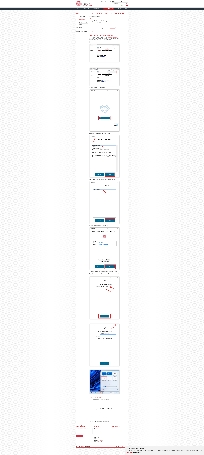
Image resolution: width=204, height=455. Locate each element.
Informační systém (108, 1)
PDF (91, 421)
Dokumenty (78, 32)
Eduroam (122, 1)
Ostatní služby (118, 8)
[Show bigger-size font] (125, 5)
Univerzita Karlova (102, 1)
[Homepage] (76, 10)
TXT (93, 421)
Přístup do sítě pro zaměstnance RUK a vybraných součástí (82, 29)
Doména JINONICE (79, 27)
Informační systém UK (84, 8)
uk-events (79, 25)
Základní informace (82, 16)
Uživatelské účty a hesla (97, 8)
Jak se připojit (94, 10)
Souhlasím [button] (129, 452)
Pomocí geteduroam (94, 30)
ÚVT (77, 8)
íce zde (115, 406)
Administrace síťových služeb (81, 31)
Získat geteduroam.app (95, 41)
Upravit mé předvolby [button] (136, 452)
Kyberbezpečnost (117, 1)
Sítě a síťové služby (109, 8)
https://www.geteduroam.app (113, 37)
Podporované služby (83, 21)
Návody (98, 10)
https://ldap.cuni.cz (100, 25)
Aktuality (81, 24)
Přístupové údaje (82, 18)
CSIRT (113, 1)
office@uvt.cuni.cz (100, 441)
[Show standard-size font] (123, 5)
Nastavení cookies (125, 446)
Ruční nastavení (93, 31)
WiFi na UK (86, 10)
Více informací (112, 28)
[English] (127, 5)
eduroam (90, 10)
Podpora (126, 1)
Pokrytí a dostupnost (83, 22)
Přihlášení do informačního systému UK (115, 446)
